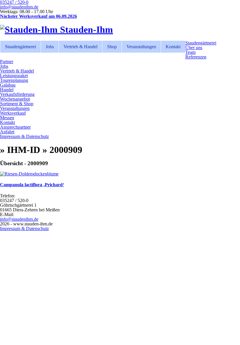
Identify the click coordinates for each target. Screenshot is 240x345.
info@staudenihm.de (19, 6)
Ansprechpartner (15, 127)
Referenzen (195, 56)
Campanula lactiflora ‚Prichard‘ (32, 184)
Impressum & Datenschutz (24, 136)
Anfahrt (7, 131)
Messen (7, 117)
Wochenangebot (15, 98)
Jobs (50, 46)
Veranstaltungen (141, 46)
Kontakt (173, 46)
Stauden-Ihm (85, 29)
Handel (6, 89)
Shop (112, 46)
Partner (6, 61)
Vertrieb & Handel (80, 46)
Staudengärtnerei (20, 46)
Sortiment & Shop (16, 103)
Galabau (8, 84)
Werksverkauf (13, 113)
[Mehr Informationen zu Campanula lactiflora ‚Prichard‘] (29, 173)
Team (190, 52)
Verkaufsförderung (17, 94)
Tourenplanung (14, 80)
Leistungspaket (14, 75)
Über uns (193, 47)
